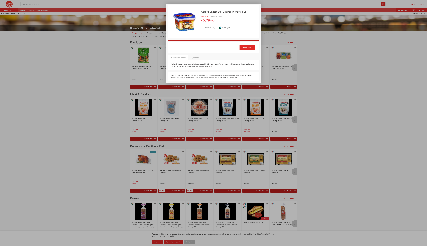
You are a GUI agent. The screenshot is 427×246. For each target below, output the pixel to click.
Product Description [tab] (178, 57)
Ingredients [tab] (195, 58)
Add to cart (246, 47)
